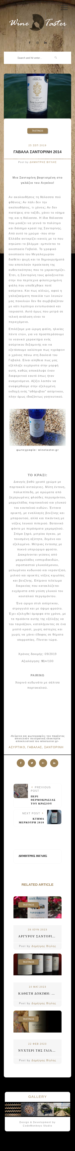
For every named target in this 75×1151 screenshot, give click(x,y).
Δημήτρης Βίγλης (44, 946)
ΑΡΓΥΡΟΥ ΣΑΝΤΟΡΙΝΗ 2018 (40, 936)
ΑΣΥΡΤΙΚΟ (17, 747)
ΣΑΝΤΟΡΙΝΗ (54, 747)
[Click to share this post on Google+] (43, 763)
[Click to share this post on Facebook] (21, 763)
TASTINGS (37, 130)
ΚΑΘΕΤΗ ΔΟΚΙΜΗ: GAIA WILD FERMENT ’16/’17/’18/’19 (40, 993)
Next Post (31, 818)
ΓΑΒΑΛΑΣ (34, 747)
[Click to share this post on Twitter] (32, 763)
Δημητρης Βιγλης (43, 162)
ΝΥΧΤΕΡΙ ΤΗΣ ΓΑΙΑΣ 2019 (40, 1050)
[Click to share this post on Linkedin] (54, 763)
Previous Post (43, 795)
